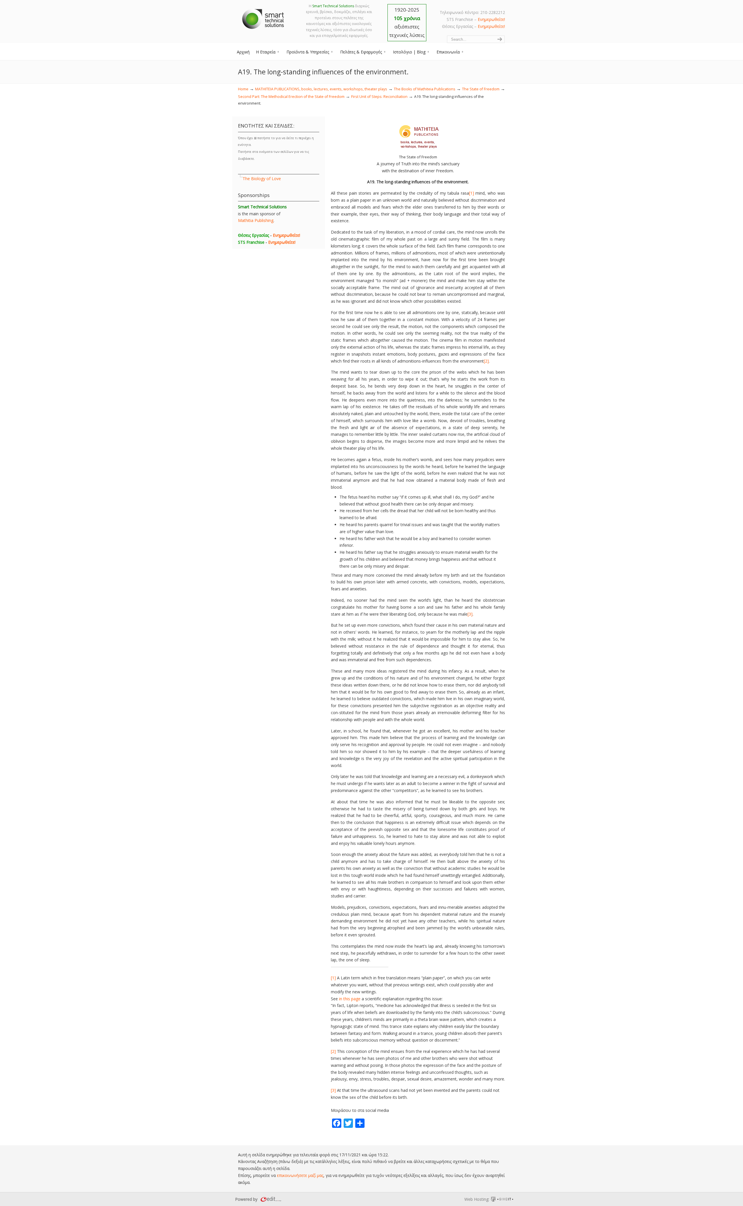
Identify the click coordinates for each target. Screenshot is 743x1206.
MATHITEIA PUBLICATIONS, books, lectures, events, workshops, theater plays (321, 89)
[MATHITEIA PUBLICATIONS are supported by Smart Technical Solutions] (418, 150)
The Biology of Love (262, 178)
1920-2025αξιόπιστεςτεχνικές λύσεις (407, 22)
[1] (471, 193)
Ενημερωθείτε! (491, 19)
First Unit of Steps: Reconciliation (379, 96)
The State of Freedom (480, 89)
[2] (486, 361)
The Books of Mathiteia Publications (424, 89)
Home (243, 89)
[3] (470, 614)
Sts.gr (263, 17)
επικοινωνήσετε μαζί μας (300, 1175)
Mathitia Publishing (255, 220)
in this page (349, 998)
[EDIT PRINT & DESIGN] (270, 1199)
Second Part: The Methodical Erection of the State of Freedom (291, 96)
